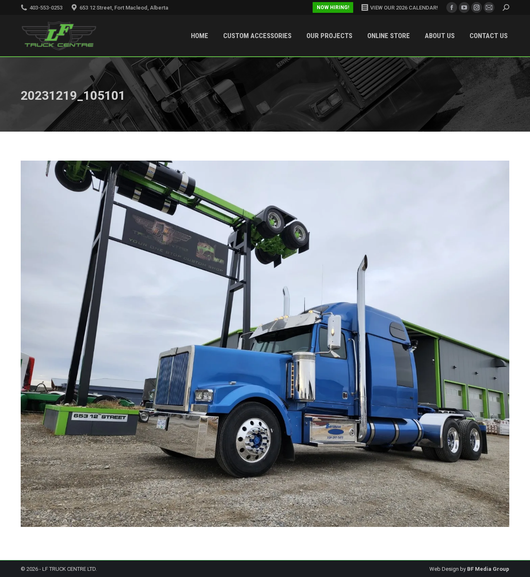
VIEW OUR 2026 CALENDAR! (404, 8)
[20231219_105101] (265, 344)
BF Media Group (488, 569)
